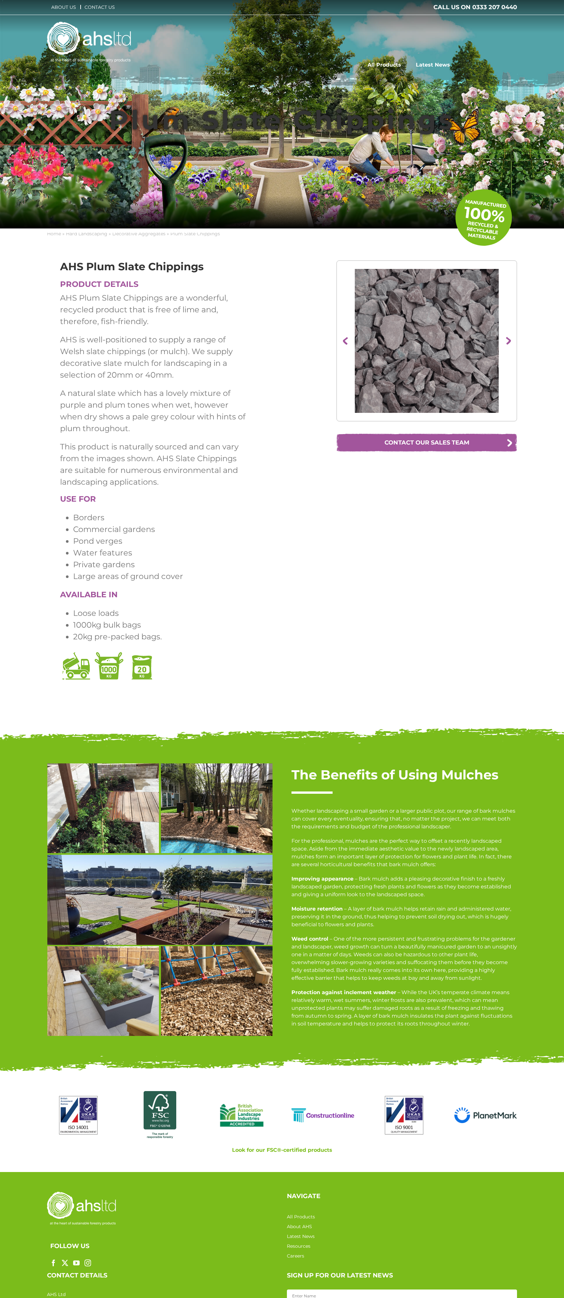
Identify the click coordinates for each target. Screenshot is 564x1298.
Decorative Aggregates (138, 234)
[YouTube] (76, 1263)
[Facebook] (53, 1263)
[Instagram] (88, 1263)
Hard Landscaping (86, 234)
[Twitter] (65, 1263)
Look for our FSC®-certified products (282, 1150)
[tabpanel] (155, 475)
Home (54, 234)
